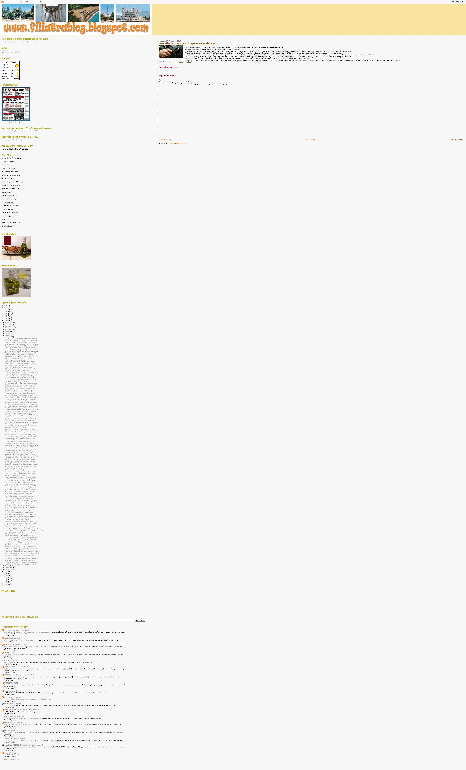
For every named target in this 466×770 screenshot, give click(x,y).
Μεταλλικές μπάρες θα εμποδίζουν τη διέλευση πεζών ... (21, 379)
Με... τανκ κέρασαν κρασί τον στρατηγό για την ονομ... (21, 425)
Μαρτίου (7, 566)
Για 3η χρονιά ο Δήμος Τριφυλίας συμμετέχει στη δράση (21, 523)
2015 (6, 575)
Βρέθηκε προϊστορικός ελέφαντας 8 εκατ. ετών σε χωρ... (21, 386)
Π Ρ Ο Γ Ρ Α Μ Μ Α (9, 705)
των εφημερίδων (20, 122)
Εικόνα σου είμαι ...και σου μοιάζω (15, 470)
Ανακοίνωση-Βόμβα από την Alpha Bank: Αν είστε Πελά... (22, 340)
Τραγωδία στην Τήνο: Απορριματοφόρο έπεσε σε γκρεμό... (22, 349)
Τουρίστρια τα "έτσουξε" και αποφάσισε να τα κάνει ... (20, 457)
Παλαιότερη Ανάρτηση (456, 139)
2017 (6, 571)
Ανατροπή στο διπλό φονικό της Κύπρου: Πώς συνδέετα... (22, 546)
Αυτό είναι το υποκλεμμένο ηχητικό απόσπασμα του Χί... (21, 388)
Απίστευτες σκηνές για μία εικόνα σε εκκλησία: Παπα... (21, 564)
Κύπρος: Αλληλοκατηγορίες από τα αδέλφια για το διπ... (21, 461)
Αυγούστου (8, 329)
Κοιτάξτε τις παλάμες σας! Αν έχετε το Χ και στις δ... (19, 482)
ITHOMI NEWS (9, 652)
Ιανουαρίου (8, 569)
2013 (6, 579)
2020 (6, 317)
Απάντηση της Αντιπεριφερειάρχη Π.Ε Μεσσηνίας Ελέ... (21, 532)
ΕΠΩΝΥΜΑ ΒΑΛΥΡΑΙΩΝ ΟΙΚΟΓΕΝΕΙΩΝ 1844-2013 (19, 640)
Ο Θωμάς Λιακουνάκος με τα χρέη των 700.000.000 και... (21, 415)
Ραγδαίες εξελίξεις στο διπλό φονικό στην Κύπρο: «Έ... (21, 511)
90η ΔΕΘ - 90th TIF (10, 662)
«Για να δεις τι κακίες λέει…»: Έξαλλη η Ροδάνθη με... (20, 535)
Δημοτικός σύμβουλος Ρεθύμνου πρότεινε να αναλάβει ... (21, 402)
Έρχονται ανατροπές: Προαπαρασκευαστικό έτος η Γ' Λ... (21, 353)
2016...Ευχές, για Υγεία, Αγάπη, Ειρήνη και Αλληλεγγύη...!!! (21, 747)
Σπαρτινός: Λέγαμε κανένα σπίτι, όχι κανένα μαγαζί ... (20, 504)
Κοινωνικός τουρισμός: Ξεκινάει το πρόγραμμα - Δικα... (21, 424)
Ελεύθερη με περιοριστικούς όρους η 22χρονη (18, 493)
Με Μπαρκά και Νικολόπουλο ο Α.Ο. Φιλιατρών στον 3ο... (22, 528)
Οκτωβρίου (8, 326)
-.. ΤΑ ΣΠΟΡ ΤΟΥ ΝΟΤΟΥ (12, 697)
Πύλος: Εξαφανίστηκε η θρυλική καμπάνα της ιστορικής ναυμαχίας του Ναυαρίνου (28, 677)
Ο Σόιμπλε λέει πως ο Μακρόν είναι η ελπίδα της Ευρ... (21, 369)
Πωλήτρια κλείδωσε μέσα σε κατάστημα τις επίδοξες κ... (21, 452)
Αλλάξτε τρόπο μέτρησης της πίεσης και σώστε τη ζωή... (21, 395)
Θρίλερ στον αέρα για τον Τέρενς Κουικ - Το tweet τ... (20, 454)
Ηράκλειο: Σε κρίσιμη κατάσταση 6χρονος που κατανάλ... (21, 509)
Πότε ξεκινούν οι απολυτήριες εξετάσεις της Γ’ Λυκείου (20, 420)
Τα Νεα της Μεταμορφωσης (13, 722)
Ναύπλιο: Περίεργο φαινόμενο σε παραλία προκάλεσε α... (22, 507)
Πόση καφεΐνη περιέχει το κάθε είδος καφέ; (17, 374)
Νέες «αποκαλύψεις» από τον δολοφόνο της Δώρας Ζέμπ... (22, 447)
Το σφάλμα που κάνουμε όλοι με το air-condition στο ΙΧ (21, 399)
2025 (6, 307)
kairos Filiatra (11, 62)
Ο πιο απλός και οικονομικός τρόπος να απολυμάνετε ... (21, 445)
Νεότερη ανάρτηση (165, 139)
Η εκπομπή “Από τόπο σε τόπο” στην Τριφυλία (19, 496)
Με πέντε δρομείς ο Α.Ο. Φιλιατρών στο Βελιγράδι (19, 505)
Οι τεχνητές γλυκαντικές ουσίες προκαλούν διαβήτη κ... (21, 411)
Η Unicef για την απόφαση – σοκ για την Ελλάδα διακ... (21, 397)
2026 (6, 305)
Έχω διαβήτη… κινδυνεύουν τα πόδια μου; (17, 400)
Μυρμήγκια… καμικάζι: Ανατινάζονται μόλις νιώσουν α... (21, 479)
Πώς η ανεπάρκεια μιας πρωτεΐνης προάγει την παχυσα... (22, 385)
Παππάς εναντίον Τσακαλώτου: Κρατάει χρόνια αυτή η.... (21, 432)
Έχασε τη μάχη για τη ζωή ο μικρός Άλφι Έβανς (18, 450)
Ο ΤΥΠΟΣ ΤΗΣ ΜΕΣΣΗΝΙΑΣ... (13, 755)
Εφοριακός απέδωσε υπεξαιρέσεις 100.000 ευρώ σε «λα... (22, 484)
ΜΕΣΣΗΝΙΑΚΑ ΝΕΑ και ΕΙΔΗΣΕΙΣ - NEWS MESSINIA (22, 710)
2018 (6, 320)
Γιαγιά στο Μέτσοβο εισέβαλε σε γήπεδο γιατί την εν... (20, 363)
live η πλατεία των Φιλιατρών (11, 52)
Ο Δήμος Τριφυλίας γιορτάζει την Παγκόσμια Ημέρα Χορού (22, 525)
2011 (6, 583)
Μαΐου (7, 335)
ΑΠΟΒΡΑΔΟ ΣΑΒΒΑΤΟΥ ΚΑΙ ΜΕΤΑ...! (16, 427)
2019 (6, 319)
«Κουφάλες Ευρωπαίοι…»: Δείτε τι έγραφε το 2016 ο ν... (21, 502)
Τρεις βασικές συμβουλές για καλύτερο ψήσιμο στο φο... (21, 408)
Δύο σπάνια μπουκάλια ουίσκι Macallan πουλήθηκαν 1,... (21, 383)
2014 (6, 577)
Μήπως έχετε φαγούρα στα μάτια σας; (16, 475)
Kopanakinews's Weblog (12, 703)
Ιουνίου (7, 333)
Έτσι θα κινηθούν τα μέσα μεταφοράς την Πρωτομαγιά (20, 416)
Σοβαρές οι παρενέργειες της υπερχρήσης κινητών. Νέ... (21, 404)
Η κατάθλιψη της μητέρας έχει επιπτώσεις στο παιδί (20, 560)
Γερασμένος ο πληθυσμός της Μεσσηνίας (17, 468)
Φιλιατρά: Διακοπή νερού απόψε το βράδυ (17, 534)
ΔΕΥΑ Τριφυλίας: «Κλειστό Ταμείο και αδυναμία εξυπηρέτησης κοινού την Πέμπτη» (28, 669)
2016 (6, 573)
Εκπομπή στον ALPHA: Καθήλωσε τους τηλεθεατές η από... (22, 495)
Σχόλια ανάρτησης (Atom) (178, 143)
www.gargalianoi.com (11, 759)
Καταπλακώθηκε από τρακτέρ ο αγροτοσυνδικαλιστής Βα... (22, 372)
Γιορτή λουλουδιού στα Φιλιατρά (14, 440)
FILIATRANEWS (9, 730)
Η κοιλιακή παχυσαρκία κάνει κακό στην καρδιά (19, 392)
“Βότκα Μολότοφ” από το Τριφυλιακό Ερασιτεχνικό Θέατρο (22, 553)
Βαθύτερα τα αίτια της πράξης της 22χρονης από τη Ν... (21, 346)
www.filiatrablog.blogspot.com (14, 644)
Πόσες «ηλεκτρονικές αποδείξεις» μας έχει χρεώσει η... (21, 543)
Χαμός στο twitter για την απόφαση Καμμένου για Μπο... (21, 431)
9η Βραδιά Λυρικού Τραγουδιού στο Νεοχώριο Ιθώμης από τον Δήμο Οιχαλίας (27, 632)
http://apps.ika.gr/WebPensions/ (12, 140)
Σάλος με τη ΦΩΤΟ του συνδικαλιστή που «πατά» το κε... (21, 557)
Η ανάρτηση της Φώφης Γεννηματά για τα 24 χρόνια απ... (21, 562)
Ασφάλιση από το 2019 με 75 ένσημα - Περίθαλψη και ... (21, 488)
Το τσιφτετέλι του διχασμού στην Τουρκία (17, 519)
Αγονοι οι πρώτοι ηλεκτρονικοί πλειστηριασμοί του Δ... (20, 459)
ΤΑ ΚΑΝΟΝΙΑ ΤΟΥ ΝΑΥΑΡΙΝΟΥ (14, 716)
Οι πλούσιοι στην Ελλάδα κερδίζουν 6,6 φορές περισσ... (21, 539)
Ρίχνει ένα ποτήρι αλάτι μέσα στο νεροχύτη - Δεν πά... (20, 347)
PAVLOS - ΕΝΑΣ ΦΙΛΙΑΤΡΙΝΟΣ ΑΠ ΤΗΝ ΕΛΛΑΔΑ (18, 732)
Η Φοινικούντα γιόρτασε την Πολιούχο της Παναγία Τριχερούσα (22, 718)
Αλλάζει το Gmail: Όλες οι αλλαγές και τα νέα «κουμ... (20, 434)
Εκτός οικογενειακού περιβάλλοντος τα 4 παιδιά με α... (21, 516)
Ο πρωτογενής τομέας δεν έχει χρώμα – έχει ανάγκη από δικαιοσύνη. (24, 685)
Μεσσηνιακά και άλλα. (11, 691)
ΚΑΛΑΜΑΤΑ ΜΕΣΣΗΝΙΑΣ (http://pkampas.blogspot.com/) (23, 745)
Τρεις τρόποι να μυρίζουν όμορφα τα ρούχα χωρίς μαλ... (21, 443)
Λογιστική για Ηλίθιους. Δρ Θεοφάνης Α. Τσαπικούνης (20, 654)
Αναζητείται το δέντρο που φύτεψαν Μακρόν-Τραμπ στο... (22, 376)
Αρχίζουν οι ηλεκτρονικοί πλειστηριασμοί (16, 544)
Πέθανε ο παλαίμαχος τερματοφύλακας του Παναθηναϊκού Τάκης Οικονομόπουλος (28, 699)
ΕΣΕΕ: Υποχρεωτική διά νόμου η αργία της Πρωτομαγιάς (21, 351)
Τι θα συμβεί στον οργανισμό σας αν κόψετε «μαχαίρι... (21, 438)
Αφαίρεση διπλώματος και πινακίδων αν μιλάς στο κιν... (21, 356)
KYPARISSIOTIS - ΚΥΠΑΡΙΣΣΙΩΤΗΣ (16, 667)
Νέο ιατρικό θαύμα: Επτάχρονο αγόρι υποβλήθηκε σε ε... (21, 406)
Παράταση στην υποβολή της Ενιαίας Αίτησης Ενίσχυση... (21, 342)
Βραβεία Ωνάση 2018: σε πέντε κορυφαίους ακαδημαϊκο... (21, 418)
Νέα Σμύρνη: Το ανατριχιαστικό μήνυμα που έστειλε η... (21, 558)
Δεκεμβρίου (8, 322)
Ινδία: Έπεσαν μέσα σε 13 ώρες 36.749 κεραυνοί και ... (21, 480)
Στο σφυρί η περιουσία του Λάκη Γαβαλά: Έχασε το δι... (21, 489)
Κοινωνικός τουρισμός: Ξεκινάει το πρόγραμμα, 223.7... (21, 486)
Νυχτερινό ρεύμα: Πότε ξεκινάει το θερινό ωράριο (19, 390)
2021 (6, 315)
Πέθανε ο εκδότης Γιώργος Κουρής (15, 360)
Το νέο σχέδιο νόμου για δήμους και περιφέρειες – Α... (20, 463)
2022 (6, 313)
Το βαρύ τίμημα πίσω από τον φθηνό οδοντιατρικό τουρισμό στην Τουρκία (25, 646)
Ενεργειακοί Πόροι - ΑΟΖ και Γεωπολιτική (17, 381)
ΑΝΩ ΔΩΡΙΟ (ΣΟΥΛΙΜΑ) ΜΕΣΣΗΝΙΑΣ (16, 630)
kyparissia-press (10, 753)
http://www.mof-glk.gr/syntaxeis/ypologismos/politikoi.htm (20, 131)
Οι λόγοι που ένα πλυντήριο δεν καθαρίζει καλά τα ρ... (21, 472)
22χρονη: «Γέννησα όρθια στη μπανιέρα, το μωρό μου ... (21, 498)
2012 (6, 581)
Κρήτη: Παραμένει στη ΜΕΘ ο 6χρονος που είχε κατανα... (21, 473)
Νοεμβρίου (8, 324)
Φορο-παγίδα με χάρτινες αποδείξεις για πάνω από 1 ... (21, 456)
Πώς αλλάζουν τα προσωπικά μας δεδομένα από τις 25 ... (22, 441)
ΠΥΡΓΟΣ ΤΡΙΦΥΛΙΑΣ (11, 683)
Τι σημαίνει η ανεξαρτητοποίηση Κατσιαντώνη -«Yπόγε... (21, 500)
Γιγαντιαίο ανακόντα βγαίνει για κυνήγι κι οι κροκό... (20, 377)
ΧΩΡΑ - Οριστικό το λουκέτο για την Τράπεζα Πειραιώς (20, 724)
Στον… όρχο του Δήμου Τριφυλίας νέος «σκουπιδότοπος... (22, 436)
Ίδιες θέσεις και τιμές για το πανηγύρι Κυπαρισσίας (19, 358)
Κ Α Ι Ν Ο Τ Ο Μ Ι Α (10, 660)
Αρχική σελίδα (310, 139)
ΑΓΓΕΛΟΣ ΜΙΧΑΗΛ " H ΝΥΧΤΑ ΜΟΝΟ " (16, 740)
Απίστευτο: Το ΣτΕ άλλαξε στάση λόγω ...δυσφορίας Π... (21, 491)
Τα (7, 122)
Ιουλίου (7, 331)
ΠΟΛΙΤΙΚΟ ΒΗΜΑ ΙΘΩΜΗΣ (13, 638)
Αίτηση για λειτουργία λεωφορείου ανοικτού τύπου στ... (21, 466)
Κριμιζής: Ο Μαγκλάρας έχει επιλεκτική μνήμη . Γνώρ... (21, 541)
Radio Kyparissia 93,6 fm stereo (15, 738)
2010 (6, 585)
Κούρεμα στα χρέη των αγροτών (14, 365)
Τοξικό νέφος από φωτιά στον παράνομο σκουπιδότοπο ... (22, 527)
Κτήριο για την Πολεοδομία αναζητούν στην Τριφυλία (20, 361)
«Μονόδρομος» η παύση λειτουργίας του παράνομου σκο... (22, 464)
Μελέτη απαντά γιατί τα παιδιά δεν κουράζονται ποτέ (20, 393)
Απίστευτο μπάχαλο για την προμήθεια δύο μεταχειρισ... (21, 354)
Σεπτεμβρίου (9, 328)
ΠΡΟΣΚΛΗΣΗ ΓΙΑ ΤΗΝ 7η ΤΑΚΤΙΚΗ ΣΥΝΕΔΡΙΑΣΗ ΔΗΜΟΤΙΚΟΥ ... (24, 530)
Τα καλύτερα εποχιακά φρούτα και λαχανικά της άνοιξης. (21, 422)
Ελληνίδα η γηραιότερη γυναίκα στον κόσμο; (18, 413)
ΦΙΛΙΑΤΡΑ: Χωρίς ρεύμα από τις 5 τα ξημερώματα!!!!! (20, 512)
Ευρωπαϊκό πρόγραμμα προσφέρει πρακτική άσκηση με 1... (22, 409)
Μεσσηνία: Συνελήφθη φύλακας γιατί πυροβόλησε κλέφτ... (22, 514)
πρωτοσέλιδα (12, 122)
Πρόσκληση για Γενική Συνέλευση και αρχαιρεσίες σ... (21, 521)
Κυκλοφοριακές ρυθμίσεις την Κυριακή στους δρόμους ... (21, 429)
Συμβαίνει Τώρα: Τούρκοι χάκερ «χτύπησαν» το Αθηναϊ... (21, 338)
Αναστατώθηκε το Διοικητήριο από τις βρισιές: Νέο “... (20, 555)
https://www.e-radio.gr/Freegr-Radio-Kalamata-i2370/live (20, 42)
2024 (6, 309)
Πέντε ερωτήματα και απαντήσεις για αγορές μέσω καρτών (22, 551)
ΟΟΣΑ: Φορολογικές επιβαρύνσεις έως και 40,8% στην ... (22, 550)
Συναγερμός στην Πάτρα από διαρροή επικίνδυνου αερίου (22, 344)
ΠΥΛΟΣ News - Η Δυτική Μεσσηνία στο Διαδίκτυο (20, 675)
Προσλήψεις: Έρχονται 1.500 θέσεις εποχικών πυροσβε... (22, 548)
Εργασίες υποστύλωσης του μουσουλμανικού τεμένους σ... (22, 518)
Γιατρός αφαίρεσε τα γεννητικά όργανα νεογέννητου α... (21, 477)
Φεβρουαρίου (9, 567)
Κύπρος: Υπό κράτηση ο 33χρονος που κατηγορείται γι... (21, 537)
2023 (6, 311)
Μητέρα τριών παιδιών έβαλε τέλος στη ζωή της (19, 370)
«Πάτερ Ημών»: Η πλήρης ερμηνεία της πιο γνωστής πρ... (22, 448)
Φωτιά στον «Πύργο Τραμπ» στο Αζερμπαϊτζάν (18, 367)
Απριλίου (8, 337)
